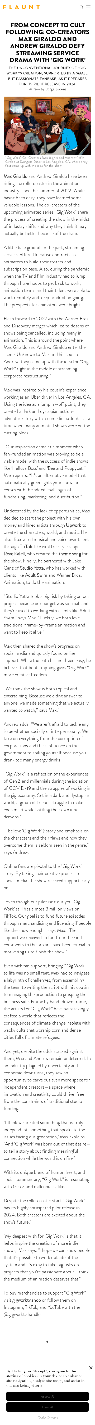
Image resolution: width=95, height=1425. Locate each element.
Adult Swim (36, 575)
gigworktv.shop (26, 1300)
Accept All (47, 1396)
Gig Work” (66, 212)
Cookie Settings (47, 1417)
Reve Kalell (14, 553)
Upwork (73, 525)
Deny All (47, 1407)
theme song (70, 553)
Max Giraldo (15, 176)
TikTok (26, 546)
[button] (90, 7)
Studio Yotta (32, 568)
